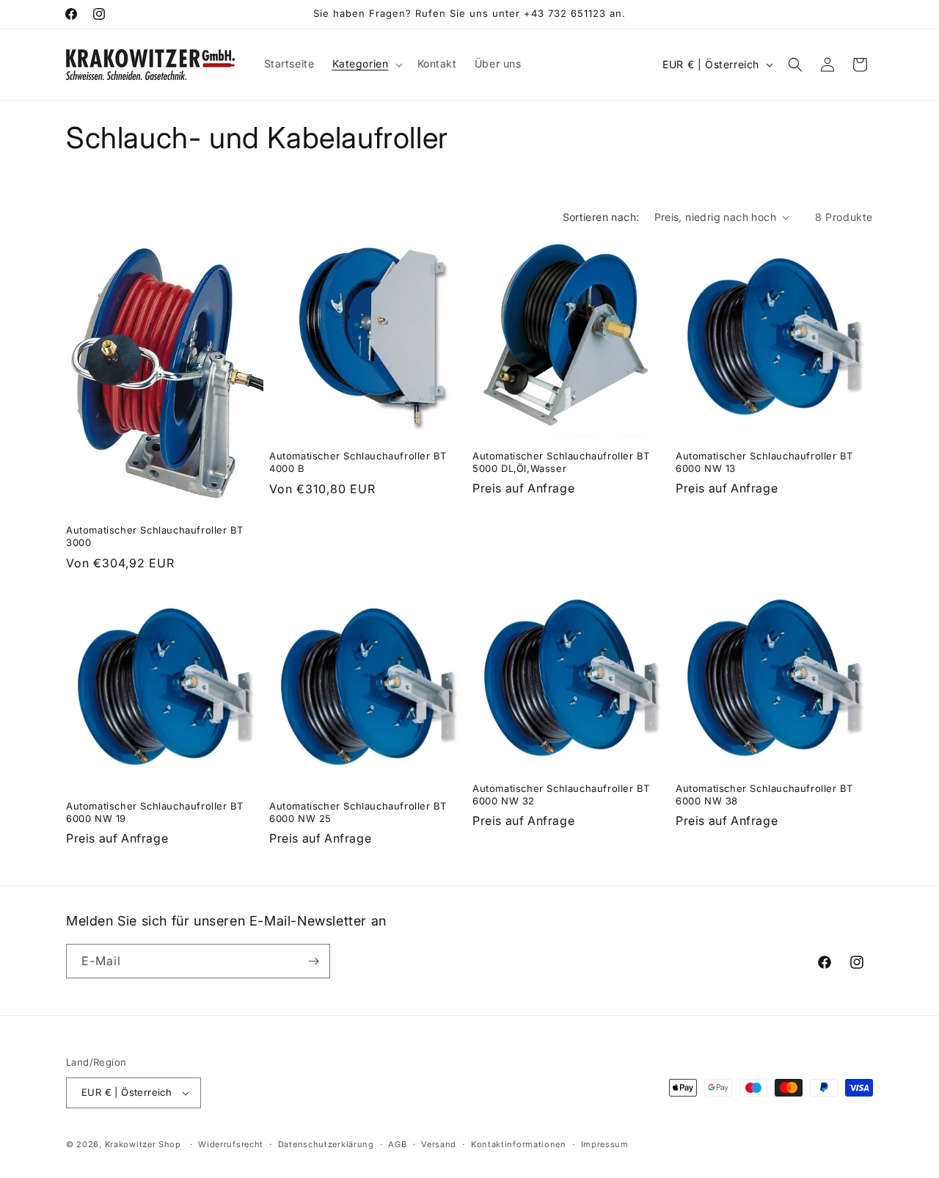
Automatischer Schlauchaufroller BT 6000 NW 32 (560, 794)
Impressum (605, 1144)
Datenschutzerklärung (326, 1144)
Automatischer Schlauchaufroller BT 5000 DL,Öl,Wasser (560, 462)
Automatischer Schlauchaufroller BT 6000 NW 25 (357, 812)
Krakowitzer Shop (143, 1144)
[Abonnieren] (313, 961)
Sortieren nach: (601, 217)
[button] (366, 63)
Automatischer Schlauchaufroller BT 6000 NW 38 (764, 794)
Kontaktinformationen (518, 1144)
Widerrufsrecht (230, 1144)
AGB (397, 1144)
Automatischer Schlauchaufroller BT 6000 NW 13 (764, 462)
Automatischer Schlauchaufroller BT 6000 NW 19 (154, 812)
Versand (438, 1144)
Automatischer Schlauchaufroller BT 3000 (154, 536)
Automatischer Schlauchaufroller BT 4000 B (357, 462)
